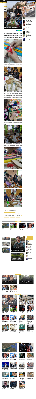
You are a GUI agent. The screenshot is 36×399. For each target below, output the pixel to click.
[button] (5, 210)
